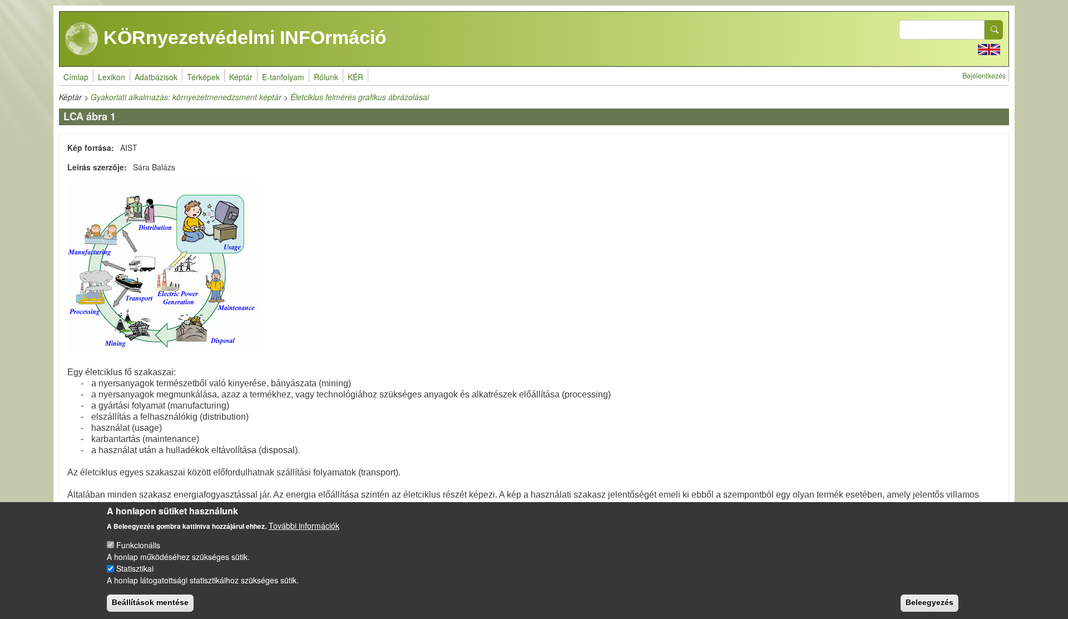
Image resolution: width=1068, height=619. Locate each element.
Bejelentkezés (984, 76)
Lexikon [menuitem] (111, 76)
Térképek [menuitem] (203, 76)
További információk (304, 525)
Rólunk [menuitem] (326, 76)
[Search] (994, 30)
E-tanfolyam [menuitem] (283, 76)
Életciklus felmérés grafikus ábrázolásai (359, 96)
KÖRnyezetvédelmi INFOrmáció (242, 37)
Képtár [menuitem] (241, 76)
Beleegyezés (929, 602)
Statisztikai (135, 568)
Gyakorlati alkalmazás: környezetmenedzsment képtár (186, 96)
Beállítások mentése (150, 602)
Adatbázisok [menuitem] (156, 76)
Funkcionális (138, 545)
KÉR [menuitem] (355, 76)
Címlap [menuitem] (75, 76)
